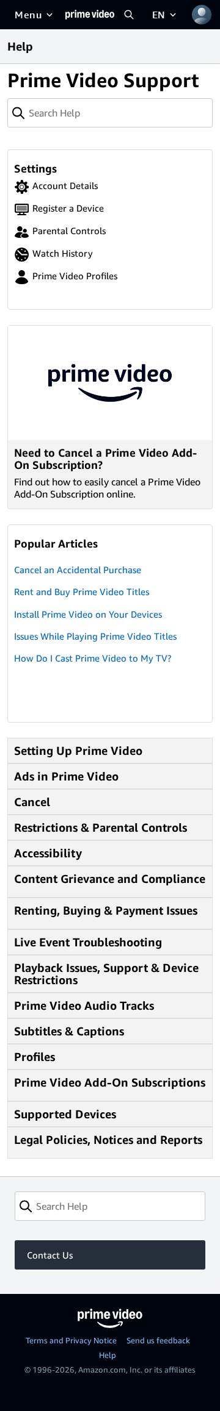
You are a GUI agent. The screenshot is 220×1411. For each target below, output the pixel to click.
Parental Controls (69, 230)
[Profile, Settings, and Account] (201, 14)
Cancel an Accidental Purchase (77, 569)
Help (107, 1355)
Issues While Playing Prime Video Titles (95, 635)
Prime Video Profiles (74, 275)
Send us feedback (158, 1340)
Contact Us (50, 1254)
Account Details (65, 185)
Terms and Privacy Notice (71, 1340)
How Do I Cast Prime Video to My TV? (92, 657)
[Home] (89, 15)
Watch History (62, 253)
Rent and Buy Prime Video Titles (81, 591)
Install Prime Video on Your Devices (88, 614)
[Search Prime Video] (129, 14)
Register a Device (68, 207)
